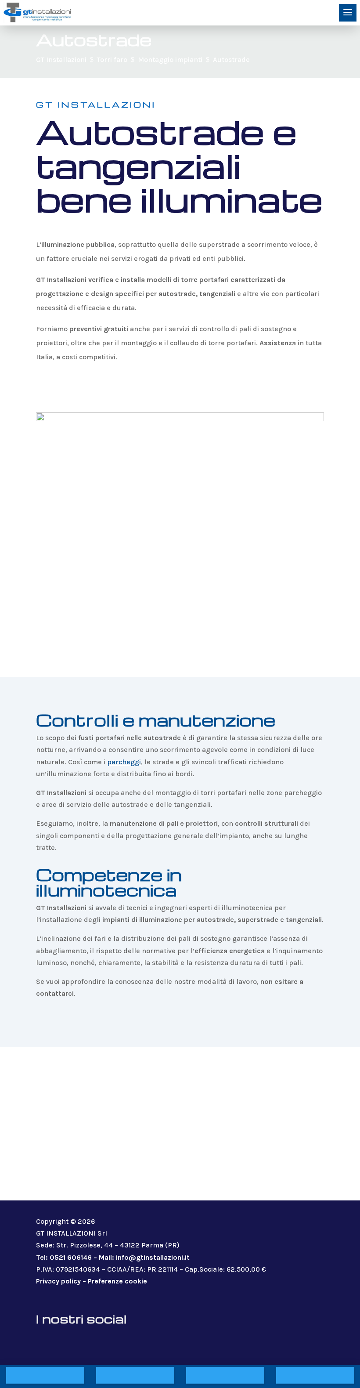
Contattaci (79, 388)
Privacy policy (58, 1281)
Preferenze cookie (117, 1281)
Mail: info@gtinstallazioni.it (144, 1257)
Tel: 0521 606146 (64, 1257)
